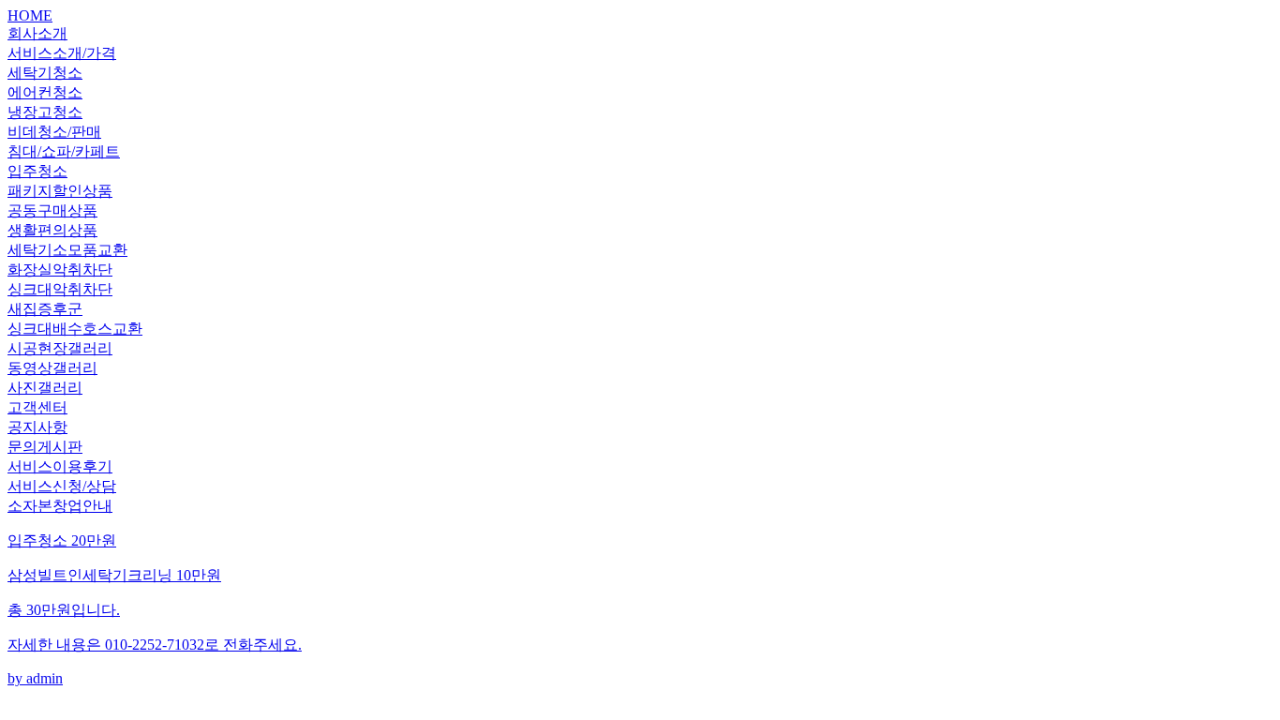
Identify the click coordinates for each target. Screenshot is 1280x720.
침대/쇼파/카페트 (63, 151)
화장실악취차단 (59, 270)
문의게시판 (44, 447)
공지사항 (37, 427)
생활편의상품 (52, 230)
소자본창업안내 (59, 506)
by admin (154, 609)
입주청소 (37, 171)
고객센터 (37, 407)
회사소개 (37, 33)
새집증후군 (44, 309)
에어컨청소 (44, 92)
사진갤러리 (44, 388)
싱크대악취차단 (59, 289)
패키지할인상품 (59, 191)
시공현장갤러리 (59, 348)
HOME (29, 15)
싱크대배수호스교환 (74, 329)
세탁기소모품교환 (67, 250)
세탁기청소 (44, 73)
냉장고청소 (44, 112)
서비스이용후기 (59, 466)
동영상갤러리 (52, 368)
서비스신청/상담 (61, 486)
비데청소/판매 (54, 132)
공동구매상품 (52, 210)
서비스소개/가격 (61, 53)
